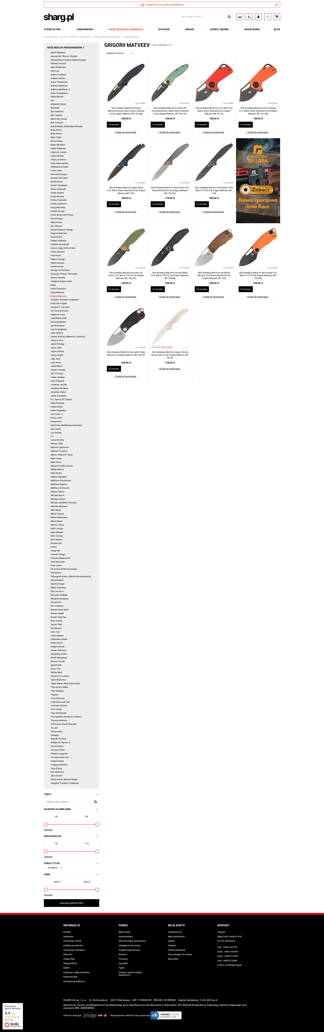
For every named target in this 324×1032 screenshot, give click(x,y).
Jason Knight (57, 355)
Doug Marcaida (58, 207)
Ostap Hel (55, 550)
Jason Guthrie (57, 351)
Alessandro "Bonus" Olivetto (64, 56)
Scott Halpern (57, 635)
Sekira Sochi (57, 643)
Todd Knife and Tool (60, 702)
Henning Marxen (58, 322)
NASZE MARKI (252, 29)
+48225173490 (230, 960)
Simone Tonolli (58, 661)
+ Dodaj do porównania (125, 132)
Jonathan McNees (59, 388)
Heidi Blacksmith (59, 318)
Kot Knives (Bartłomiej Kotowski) (66, 425)
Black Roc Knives (59, 119)
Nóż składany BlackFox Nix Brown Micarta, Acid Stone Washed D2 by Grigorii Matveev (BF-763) (214, 275)
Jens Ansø (56, 362)
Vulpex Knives (57, 761)
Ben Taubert (56, 115)
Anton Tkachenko (59, 82)
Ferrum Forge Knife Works (63, 248)
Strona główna (51, 37)
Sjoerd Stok (56, 665)
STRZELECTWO (52, 29)
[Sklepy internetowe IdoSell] (259, 1023)
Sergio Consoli (57, 646)
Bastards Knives (58, 104)
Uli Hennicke (57, 731)
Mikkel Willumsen (59, 517)
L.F (52, 436)
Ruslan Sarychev (58, 617)
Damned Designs (59, 174)
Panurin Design (58, 554)
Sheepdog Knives (59, 654)
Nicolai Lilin (56, 543)
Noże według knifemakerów (107, 37)
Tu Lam (54, 728)
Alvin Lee (55, 71)
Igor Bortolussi (57, 325)
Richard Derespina (59, 598)
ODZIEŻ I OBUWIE (219, 29)
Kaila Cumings (57, 403)
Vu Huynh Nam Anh (60, 757)
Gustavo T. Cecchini (60, 307)
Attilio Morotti (57, 96)
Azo (52, 100)
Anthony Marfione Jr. (60, 89)
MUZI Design (57, 528)
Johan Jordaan (58, 377)
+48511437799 (230, 947)
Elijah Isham (56, 222)
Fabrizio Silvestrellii (60, 244)
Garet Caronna (57, 263)
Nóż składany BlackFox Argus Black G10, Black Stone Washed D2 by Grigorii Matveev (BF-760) (126, 190)
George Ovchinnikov (60, 270)
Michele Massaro (59, 506)
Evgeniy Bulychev (59, 233)
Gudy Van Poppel (59, 303)
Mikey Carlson (57, 513)
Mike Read (56, 510)
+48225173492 (231, 956)
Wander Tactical (58, 739)
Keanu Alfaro (57, 406)
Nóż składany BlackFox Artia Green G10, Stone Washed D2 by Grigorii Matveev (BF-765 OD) (170, 190)
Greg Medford (57, 292)
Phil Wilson (56, 572)
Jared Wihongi (57, 344)
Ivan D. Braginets (59, 329)
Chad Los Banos (58, 159)
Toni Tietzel (56, 709)
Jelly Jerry (55, 359)
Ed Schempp (57, 218)
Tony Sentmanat (58, 713)
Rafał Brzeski (57, 580)
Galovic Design (58, 259)
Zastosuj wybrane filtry (72, 903)
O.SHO (54, 547)
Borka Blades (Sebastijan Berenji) (67, 126)
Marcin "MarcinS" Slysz (62, 454)
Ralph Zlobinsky (58, 587)
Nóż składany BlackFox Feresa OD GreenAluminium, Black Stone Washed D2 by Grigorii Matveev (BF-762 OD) (170, 111)
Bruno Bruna (56, 141)
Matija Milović (57, 469)
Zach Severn (57, 775)
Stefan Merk (56, 672)
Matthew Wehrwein (60, 488)
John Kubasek (57, 381)
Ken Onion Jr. (57, 414)
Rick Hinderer (57, 606)
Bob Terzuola (57, 122)
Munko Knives (57, 525)
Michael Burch (57, 495)
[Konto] (258, 16)
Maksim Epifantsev (60, 447)
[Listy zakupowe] (267, 16)
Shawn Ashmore (58, 650)
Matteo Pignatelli (59, 477)
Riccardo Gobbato (59, 595)
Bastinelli (55, 108)
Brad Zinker (56, 130)
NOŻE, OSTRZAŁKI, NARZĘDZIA (125, 29)
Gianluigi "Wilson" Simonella (64, 274)
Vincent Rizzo (57, 746)
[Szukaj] (229, 17)
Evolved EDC (56, 237)
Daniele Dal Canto (59, 178)
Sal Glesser (56, 628)
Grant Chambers (58, 288)
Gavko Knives (57, 266)
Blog (277, 29)
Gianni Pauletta (58, 277)
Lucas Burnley (57, 440)
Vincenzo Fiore (58, 750)
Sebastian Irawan (59, 639)
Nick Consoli (57, 536)
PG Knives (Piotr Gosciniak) (64, 569)
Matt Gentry (56, 473)
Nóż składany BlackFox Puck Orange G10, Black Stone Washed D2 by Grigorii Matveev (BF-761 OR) (258, 111)
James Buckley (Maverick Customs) (68, 336)
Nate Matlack (57, 532)
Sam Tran (55, 632)
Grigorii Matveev (59, 296)
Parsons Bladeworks (60, 558)
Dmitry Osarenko (59, 200)
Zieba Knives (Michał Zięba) (64, 779)
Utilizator (55, 735)
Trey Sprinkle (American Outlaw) (66, 716)
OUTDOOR (163, 29)
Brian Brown (56, 133)
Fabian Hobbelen (59, 240)
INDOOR (189, 29)
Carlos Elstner (57, 156)
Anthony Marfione (59, 85)
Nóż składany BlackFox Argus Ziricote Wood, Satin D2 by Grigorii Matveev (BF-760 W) (170, 355)
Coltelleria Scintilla (59, 167)
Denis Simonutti (58, 189)
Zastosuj (48, 829)
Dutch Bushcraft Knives (62, 215)
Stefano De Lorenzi (60, 676)
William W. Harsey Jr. (61, 742)
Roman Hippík (57, 613)
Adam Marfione (58, 52)
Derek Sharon (57, 192)
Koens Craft (56, 418)
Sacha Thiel (56, 624)
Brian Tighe (56, 137)
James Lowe (57, 340)
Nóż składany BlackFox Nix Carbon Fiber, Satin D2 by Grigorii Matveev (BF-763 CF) (126, 353)
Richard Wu (56, 602)
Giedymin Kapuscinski (61, 281)
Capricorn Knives (59, 152)
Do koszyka (114, 124)
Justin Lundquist (58, 395)
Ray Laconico (57, 591)
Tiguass (54, 694)
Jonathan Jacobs (59, 384)
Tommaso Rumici (59, 705)
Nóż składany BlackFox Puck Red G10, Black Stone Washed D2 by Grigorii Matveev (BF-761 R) (214, 111)
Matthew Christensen (61, 480)
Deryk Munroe (57, 196)
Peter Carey (56, 565)
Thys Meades (57, 691)
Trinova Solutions (59, 720)
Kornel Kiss (56, 421)
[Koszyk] (276, 16)
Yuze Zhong (56, 768)
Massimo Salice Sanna (62, 466)
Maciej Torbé (57, 443)
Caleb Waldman (58, 148)
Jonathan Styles (58, 392)
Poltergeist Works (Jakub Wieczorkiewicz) (71, 576)
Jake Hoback (57, 333)
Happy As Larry (58, 314)
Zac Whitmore (57, 772)
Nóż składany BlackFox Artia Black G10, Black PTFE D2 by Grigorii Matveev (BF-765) (214, 190)
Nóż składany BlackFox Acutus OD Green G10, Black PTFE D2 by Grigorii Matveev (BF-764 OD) (126, 275)
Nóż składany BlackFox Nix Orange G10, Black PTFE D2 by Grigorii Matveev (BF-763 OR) (258, 275)
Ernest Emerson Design (62, 229)
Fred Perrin (56, 255)
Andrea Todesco (58, 74)
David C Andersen (59, 185)
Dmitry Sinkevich (59, 203)
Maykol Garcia (57, 491)
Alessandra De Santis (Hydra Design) (68, 60)
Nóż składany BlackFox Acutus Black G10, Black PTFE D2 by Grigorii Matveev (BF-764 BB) (170, 275)
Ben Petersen (57, 111)
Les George (56, 432)
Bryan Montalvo (58, 144)
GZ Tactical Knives (60, 310)
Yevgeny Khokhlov (59, 764)
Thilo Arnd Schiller (59, 687)
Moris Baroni (57, 521)
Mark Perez (56, 462)
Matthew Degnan (59, 484)
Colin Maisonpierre (59, 163)
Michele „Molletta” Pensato (63, 502)
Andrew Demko (58, 78)
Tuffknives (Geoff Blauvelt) (64, 724)
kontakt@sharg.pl (233, 965)
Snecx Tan (56, 669)
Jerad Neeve (57, 366)
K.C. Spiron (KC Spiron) (61, 399)
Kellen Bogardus (58, 410)
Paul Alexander (58, 562)
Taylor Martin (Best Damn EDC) (65, 683)
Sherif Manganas (59, 657)
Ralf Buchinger (58, 584)
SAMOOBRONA (85, 29)
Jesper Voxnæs (58, 369)
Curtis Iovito (56, 170)
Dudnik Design (58, 211)
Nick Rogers (56, 539)
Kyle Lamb (56, 429)
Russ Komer (56, 621)
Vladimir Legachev (59, 753)
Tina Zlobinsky (58, 698)
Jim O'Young (57, 373)
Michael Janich (58, 499)
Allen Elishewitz (58, 67)
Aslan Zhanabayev (59, 93)
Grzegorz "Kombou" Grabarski (65, 299)
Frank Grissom (58, 251)
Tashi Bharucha (58, 680)
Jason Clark (56, 347)
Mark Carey (56, 458)
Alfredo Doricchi (58, 63)
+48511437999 (231, 951)
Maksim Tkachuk (59, 451)
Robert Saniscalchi (60, 609)
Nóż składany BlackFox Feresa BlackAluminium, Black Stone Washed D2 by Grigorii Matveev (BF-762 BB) (126, 111)
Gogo (53, 285)
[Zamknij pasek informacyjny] (276, 5)
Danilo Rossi (57, 181)
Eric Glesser (56, 226)
